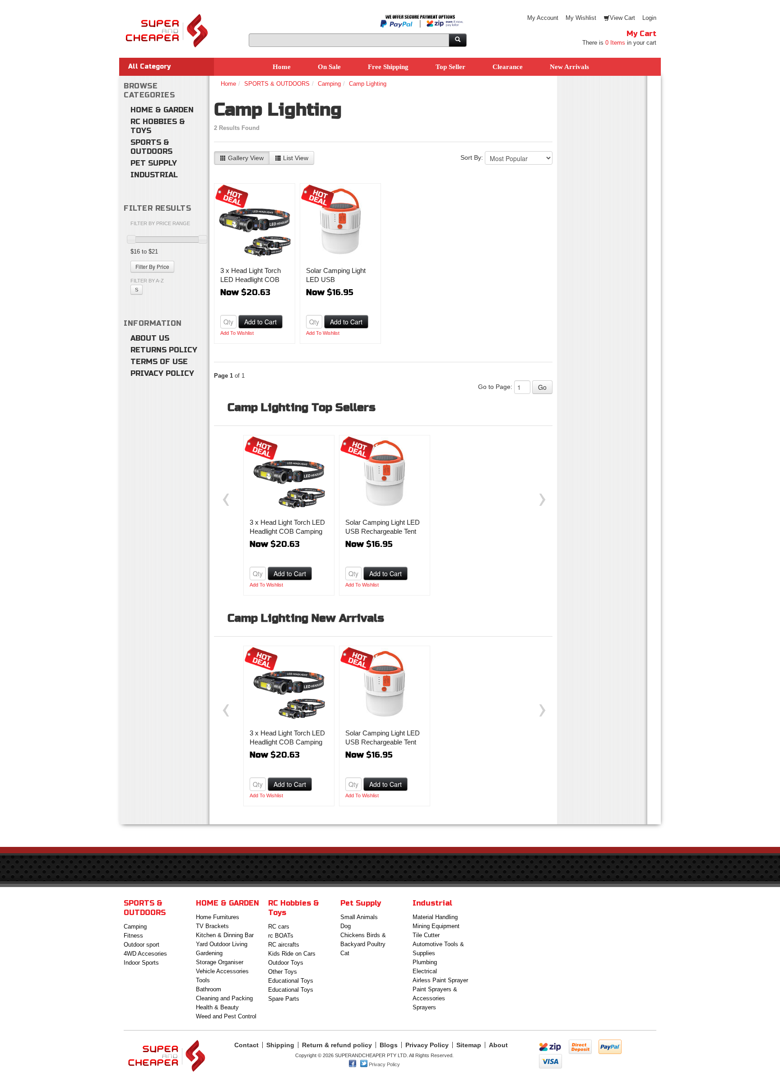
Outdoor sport (141, 944)
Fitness (133, 935)
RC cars (278, 926)
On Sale (329, 66)
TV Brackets (212, 926)
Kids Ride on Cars (292, 953)
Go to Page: (495, 386)
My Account (542, 17)
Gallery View (245, 158)
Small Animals (359, 917)
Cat (344, 953)
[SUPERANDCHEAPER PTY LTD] (166, 17)
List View (294, 158)
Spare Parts (283, 998)
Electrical (425, 971)
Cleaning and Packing (224, 998)
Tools (203, 980)
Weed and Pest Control (226, 1016)
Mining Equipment (436, 926)
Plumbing (425, 962)
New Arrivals (569, 66)
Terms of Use (159, 361)
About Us (149, 338)
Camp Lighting (367, 83)
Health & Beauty (217, 1007)
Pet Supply (153, 163)
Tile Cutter (426, 935)
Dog (345, 926)
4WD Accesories (145, 953)
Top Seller (450, 66)
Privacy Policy (162, 373)
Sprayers (424, 1007)
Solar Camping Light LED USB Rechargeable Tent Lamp (382, 531)
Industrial (154, 175)
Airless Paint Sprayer (440, 980)
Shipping (280, 1045)
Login (649, 17)
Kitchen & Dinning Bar (225, 935)
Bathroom (208, 989)
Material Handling (435, 917)
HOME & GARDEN (162, 110)
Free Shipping (388, 66)
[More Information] (254, 221)
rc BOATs (280, 935)
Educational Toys (290, 980)
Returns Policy (163, 350)
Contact (246, 1045)
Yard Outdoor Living (221, 944)
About (498, 1045)
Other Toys (282, 971)
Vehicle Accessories (222, 971)
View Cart (622, 17)
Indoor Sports (141, 962)
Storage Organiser (219, 962)
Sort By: (471, 157)
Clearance (507, 66)
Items (615, 42)
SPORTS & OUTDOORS (151, 147)
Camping (329, 83)
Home (282, 66)
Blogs (389, 1045)
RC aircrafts (283, 944)
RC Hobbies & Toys (157, 126)
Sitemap (468, 1045)
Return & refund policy (337, 1045)
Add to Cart (260, 321)
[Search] (458, 40)
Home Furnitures (217, 917)
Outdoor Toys (285, 962)
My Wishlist (581, 17)
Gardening (209, 953)
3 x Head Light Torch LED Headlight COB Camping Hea (250, 279)
